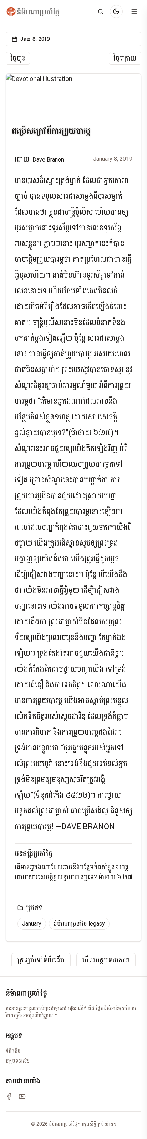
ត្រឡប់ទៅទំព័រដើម (41, 960)
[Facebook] (9, 1096)
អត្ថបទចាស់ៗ (18, 1061)
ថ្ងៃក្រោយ (125, 58)
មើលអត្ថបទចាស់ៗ (106, 960)
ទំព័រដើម (13, 1051)
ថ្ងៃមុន (17, 58)
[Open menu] (134, 11)
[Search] (100, 11)
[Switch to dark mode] (116, 11)
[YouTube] (22, 1096)
